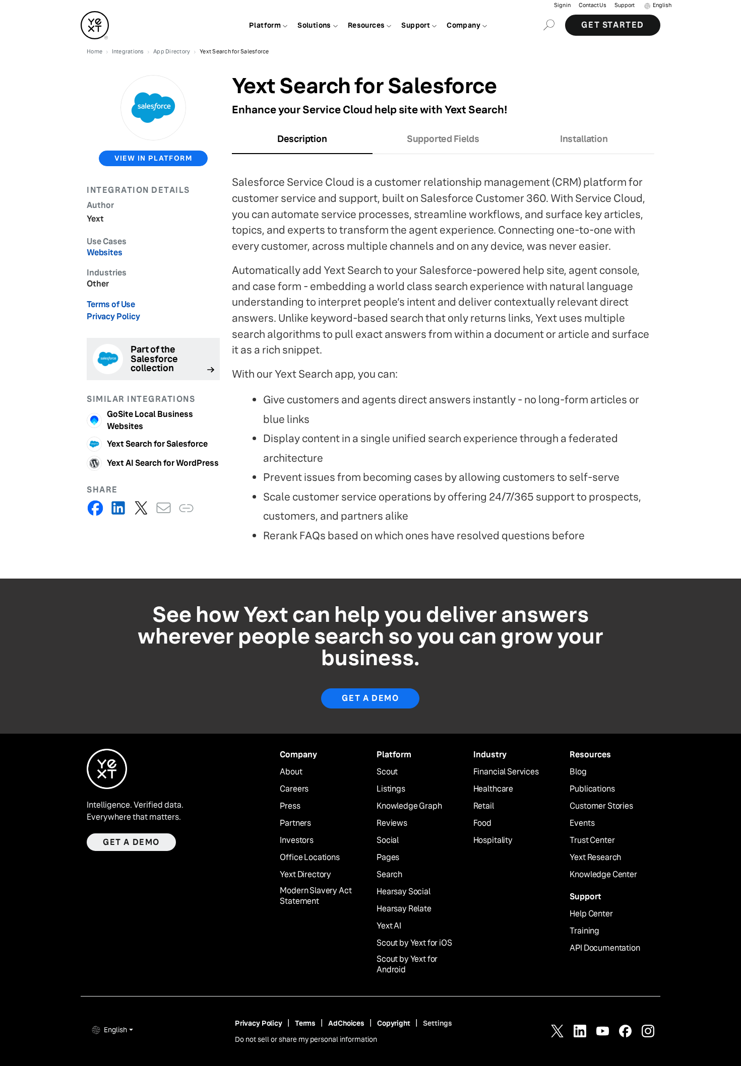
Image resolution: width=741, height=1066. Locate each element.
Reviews (392, 823)
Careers (294, 789)
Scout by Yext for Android (407, 964)
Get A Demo (370, 698)
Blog (578, 772)
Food (482, 823)
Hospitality (493, 840)
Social (388, 840)
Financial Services (506, 772)
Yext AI (389, 926)
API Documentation (605, 948)
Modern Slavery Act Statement (315, 896)
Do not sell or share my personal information (306, 1039)
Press (290, 806)
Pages (388, 857)
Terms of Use (111, 304)
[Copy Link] (186, 508)
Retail (483, 806)
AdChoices (346, 1023)
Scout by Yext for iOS (414, 943)
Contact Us (592, 5)
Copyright (393, 1023)
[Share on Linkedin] (118, 508)
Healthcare (493, 789)
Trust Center (592, 840)
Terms (305, 1023)
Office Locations (309, 857)
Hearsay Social (403, 892)
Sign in (562, 5)
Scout (387, 772)
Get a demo (131, 842)
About (291, 772)
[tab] (302, 142)
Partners (295, 823)
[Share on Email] (163, 508)
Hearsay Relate (404, 909)
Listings (391, 789)
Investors (297, 840)
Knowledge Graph (409, 806)
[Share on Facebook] (95, 508)
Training (584, 931)
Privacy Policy (113, 316)
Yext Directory (305, 875)
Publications (592, 789)
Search (389, 875)
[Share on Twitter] (141, 508)
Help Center (591, 914)
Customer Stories (601, 806)
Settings (437, 1023)
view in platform (153, 158)
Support (624, 5)
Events (582, 823)
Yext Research (595, 857)
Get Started (612, 25)
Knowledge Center (603, 875)
